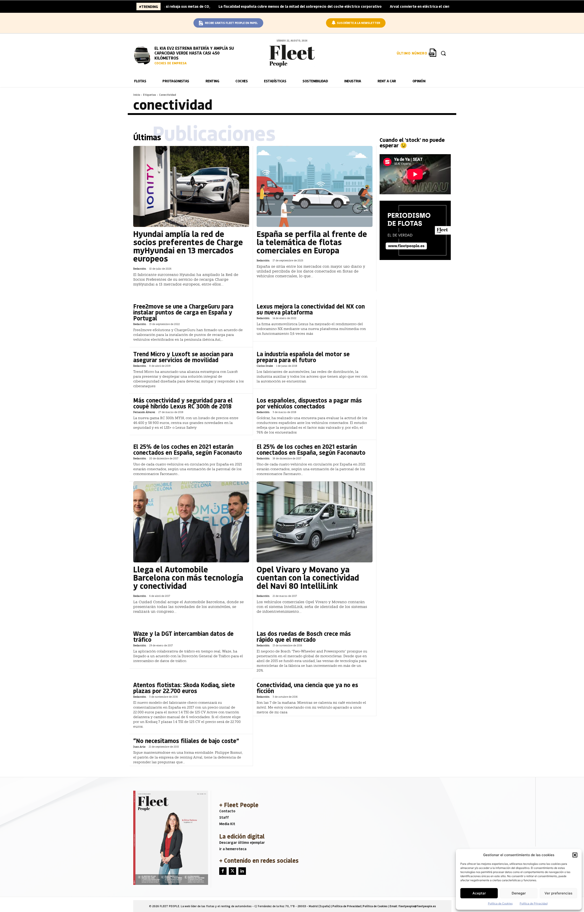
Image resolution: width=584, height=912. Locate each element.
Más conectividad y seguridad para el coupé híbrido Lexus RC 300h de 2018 (183, 403)
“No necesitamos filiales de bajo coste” (186, 741)
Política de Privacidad (534, 903)
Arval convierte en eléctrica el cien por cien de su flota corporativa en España (419, 6)
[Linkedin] (242, 871)
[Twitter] (232, 871)
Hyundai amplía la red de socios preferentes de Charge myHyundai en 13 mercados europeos (188, 246)
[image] (143, 55)
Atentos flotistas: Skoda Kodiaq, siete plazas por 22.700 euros (184, 688)
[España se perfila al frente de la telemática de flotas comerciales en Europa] (315, 186)
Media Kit (227, 823)
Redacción (139, 268)
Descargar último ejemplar (242, 842)
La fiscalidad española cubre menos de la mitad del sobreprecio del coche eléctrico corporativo (263, 6)
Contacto (227, 810)
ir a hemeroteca (232, 848)
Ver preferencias (558, 893)
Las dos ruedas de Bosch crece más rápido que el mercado (304, 636)
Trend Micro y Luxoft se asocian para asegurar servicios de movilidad (183, 357)
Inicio (136, 94)
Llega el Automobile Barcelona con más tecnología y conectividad (188, 577)
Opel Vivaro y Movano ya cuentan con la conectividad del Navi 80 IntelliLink (308, 577)
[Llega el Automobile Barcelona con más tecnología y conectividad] (191, 522)
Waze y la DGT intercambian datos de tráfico (183, 636)
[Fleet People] (292, 55)
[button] (575, 855)
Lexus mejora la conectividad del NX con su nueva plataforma (311, 309)
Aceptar (479, 893)
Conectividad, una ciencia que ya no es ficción (307, 688)
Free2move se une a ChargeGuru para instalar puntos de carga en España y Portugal (183, 312)
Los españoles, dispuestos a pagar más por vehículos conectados (309, 403)
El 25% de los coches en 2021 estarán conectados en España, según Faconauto (187, 449)
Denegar (519, 893)
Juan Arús (139, 746)
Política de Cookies (500, 903)
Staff (224, 817)
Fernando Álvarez (144, 412)
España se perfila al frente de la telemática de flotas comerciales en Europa (312, 241)
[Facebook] (223, 871)
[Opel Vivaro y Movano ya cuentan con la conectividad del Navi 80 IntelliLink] (315, 522)
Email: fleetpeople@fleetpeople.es (413, 906)
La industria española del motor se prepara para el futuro (303, 357)
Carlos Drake (265, 365)
